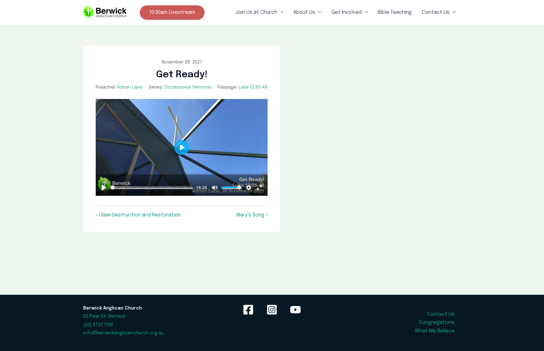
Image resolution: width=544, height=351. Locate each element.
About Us (304, 12)
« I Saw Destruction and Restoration (138, 215)
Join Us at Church (256, 12)
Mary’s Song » (252, 215)
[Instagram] (271, 309)
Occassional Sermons (187, 87)
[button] (172, 12)
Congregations (437, 322)
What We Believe (435, 331)
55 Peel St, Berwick (104, 316)
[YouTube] (295, 309)
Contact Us (436, 12)
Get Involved (347, 12)
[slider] (151, 187)
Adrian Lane (129, 87)
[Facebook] (248, 309)
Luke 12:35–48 (253, 87)
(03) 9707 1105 (98, 324)
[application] (280, 12)
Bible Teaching (395, 12)
